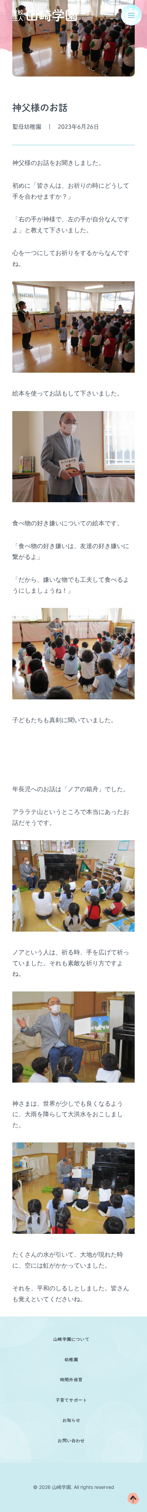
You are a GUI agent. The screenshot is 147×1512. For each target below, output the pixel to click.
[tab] (73, 1339)
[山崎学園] (44, 15)
